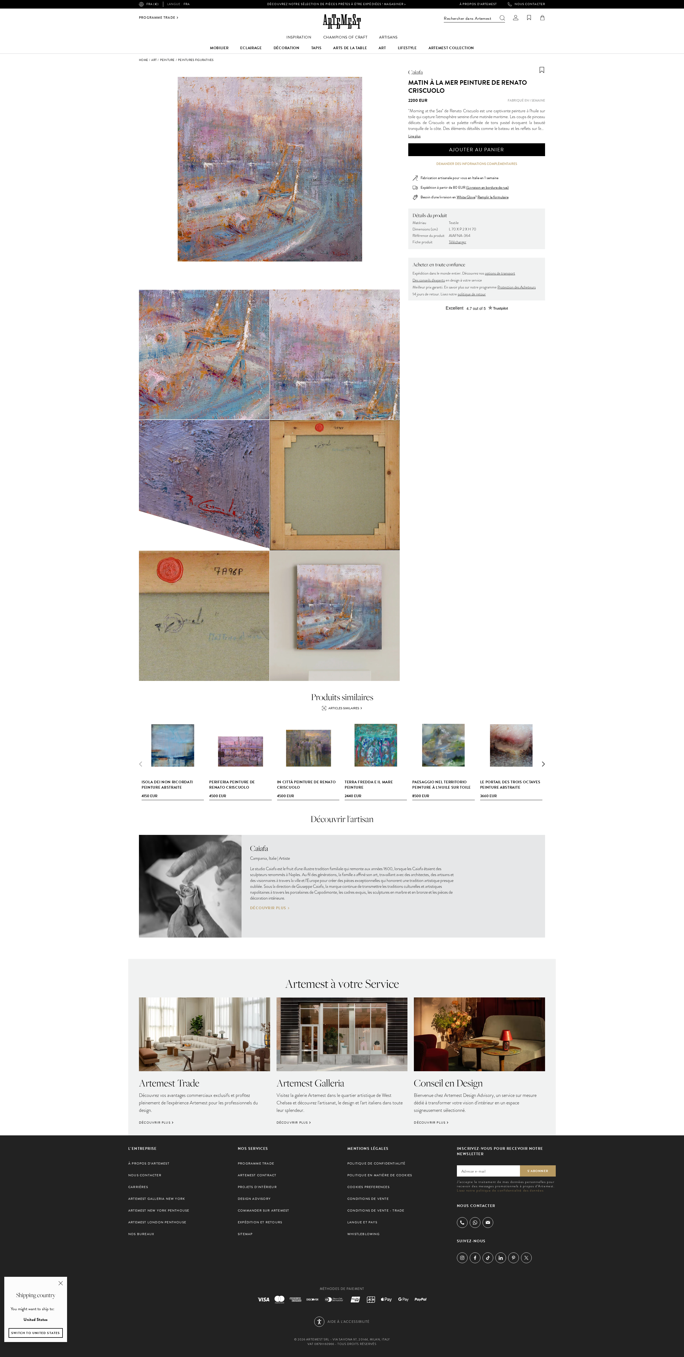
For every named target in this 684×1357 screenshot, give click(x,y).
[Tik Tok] (488, 1258)
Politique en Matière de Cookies (379, 1175)
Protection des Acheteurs (517, 287)
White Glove (466, 197)
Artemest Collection (451, 48)
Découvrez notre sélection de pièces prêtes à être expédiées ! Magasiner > (336, 4)
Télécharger (457, 242)
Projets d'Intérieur (257, 1187)
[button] (543, 764)
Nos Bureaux (141, 1234)
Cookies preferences (368, 1187)
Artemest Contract (257, 1175)
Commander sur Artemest (263, 1210)
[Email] (488, 1222)
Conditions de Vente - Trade (375, 1210)
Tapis (316, 48)
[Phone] (462, 1222)
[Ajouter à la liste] (542, 70)
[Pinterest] (513, 1258)
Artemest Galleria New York (156, 1198)
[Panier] (542, 17)
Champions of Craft (345, 37)
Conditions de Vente (368, 1198)
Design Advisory (254, 1198)
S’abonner (537, 1171)
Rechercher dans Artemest (467, 18)
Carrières (138, 1187)
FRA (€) (152, 4)
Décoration (287, 48)
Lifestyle (407, 48)
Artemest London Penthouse (157, 1222)
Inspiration (299, 37)
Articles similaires (343, 708)
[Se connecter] (515, 17)
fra (178, 4)
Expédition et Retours (260, 1222)
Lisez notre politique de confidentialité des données (500, 1190)
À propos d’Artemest (478, 4)
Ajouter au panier (476, 149)
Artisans (388, 37)
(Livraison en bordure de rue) (487, 187)
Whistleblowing (363, 1234)
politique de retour (472, 294)
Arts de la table (350, 48)
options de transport (500, 273)
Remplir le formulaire (492, 197)
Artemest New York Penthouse (158, 1210)
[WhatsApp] (475, 1222)
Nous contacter (530, 4)
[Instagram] (462, 1258)
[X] (526, 1258)
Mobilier (219, 48)
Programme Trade (157, 18)
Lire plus (414, 136)
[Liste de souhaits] (529, 17)
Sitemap (245, 1234)
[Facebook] (475, 1258)
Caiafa (415, 72)
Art (382, 48)
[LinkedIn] (501, 1258)
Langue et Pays (362, 1222)
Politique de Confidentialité (376, 1163)
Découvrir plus (268, 908)
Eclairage (251, 48)
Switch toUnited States (35, 1333)
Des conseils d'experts (429, 280)
